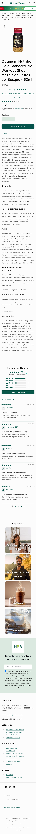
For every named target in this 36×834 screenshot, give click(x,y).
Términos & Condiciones (14, 753)
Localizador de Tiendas (14, 777)
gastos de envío (19, 108)
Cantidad (5, 115)
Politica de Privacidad (14, 761)
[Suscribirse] (30, 667)
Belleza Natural (11, 735)
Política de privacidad (12, 824)
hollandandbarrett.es (16, 818)
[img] (6, 405)
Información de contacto (25, 827)
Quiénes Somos (11, 748)
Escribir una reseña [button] (18, 392)
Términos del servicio (26, 824)
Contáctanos (10, 751)
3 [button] (18, 506)
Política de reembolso (21, 821)
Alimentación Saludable (14, 732)
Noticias (9, 764)
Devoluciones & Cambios (15, 756)
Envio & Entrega (11, 759)
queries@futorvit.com (15, 715)
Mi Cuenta (9, 775)
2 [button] (15, 506)
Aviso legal (19, 830)
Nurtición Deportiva (13, 737)
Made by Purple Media (12, 807)
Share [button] (5, 133)
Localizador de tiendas (11, 800)
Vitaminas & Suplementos (15, 729)
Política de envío (11, 827)
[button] (29, 3)
